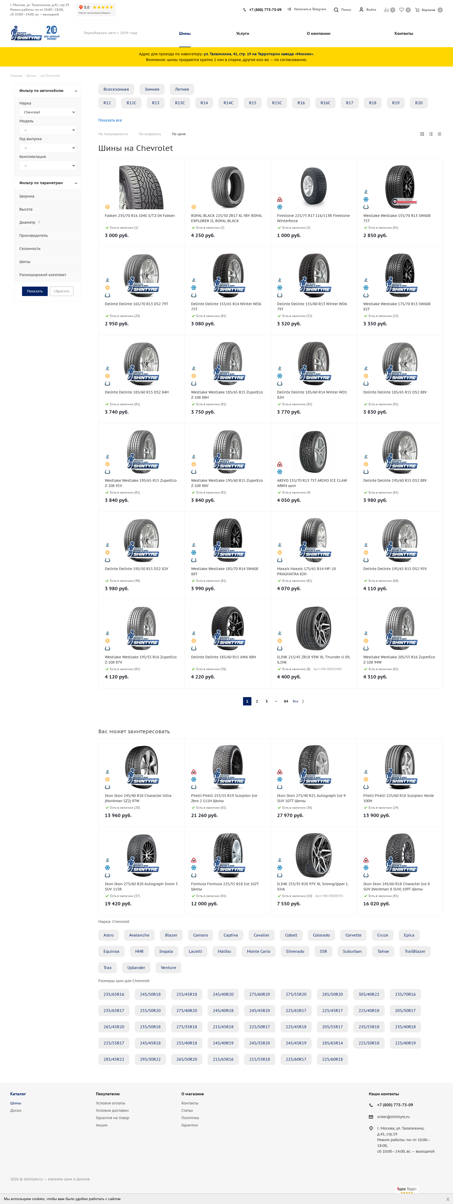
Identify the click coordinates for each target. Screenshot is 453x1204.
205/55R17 (332, 1026)
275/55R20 (296, 994)
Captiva (231, 935)
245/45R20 (259, 1010)
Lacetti (195, 951)
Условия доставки (112, 1110)
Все (295, 701)
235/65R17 (114, 1010)
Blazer (171, 935)
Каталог (18, 1093)
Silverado (295, 951)
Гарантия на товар (112, 1117)
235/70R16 (405, 994)
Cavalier (261, 935)
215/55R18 (259, 1059)
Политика (190, 1117)
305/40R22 (369, 994)
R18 (372, 102)
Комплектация (32, 156)
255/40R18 (186, 1043)
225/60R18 (332, 1059)
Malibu (224, 951)
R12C (131, 102)
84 (286, 701)
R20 (419, 102)
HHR (139, 951)
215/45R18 (223, 1026)
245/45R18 (150, 1043)
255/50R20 (150, 1010)
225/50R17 (259, 1026)
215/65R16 (223, 1059)
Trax (108, 967)
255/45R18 (186, 994)
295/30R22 (150, 1059)
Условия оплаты (110, 1103)
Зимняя (152, 89)
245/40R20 (223, 994)
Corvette (354, 935)
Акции (101, 1125)
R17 (349, 102)
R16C (325, 102)
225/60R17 (296, 1059)
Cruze (382, 935)
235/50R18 (150, 1026)
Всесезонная (116, 89)
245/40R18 (223, 1010)
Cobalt (291, 935)
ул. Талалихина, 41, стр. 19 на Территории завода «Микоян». (259, 54)
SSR (323, 951)
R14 (204, 102)
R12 (107, 102)
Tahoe (383, 951)
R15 (252, 102)
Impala (166, 951)
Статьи (187, 1110)
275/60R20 (259, 994)
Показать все (110, 120)
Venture (168, 967)
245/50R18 (150, 994)
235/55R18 (369, 1026)
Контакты (189, 1103)
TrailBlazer (415, 951)
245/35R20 (259, 1043)
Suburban (352, 951)
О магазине (192, 1093)
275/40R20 (186, 1010)
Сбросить (61, 291)
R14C (228, 102)
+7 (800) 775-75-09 (265, 9)
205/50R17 (405, 1010)
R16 (301, 102)
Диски (15, 1110)
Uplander (136, 967)
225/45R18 (296, 1026)
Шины (15, 1103)
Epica (409, 935)
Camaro (200, 935)
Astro (109, 935)
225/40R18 (369, 1010)
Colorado (321, 935)
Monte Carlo (258, 951)
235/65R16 (114, 994)
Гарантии (189, 1125)
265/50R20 (186, 1059)
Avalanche (139, 935)
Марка (25, 103)
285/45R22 (114, 1059)
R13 (155, 102)
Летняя (182, 89)
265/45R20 (114, 1026)
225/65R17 (296, 1010)
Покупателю (108, 1093)
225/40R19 (405, 1043)
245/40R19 (223, 1043)
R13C (180, 102)
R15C (277, 102)
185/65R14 (332, 1043)
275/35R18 (186, 1026)
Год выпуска (30, 138)
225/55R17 (114, 1043)
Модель (26, 121)
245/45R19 (296, 1043)
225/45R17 (332, 1010)
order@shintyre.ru (393, 1116)
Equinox (112, 951)
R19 (396, 102)
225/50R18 (369, 1043)
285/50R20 (332, 994)
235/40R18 (405, 1026)
